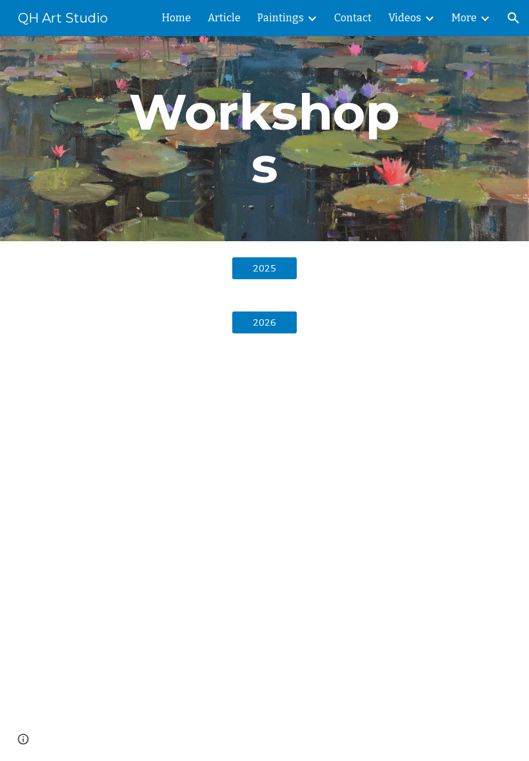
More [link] (464, 18)
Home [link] (176, 18)
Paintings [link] (280, 18)
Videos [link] (404, 18)
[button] (513, 18)
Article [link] (224, 18)
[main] (265, 138)
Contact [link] (353, 18)
